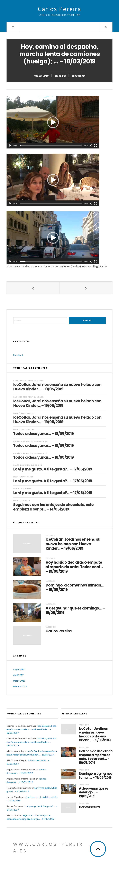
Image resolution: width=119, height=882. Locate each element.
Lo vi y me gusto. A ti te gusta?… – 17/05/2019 (52, 469)
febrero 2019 (20, 686)
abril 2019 (18, 675)
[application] (53, 122)
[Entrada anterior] (33, 288)
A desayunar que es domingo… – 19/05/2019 (75, 610)
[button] (53, 122)
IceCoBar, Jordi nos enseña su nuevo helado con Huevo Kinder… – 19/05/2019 (57, 386)
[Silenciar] (91, 145)
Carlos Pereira (59, 8)
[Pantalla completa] (95, 145)
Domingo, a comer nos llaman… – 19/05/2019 (75, 587)
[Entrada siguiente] (85, 288)
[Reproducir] (10, 145)
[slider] (51, 145)
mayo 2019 (18, 669)
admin (62, 75)
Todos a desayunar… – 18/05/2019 (43, 433)
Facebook (80, 75)
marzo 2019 (19, 680)
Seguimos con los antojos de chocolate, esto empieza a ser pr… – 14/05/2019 (53, 507)
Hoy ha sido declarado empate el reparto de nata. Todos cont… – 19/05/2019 (74, 567)
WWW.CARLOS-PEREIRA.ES (48, 847)
